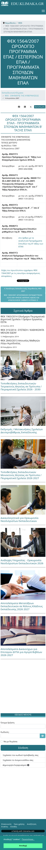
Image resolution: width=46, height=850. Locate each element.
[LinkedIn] (25, 107)
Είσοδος (13, 826)
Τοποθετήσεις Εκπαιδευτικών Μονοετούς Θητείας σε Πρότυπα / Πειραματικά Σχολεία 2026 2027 (21, 475)
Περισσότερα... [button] (28, 839)
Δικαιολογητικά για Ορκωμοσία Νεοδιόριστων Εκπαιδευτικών (19, 519)
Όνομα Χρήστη (7, 722)
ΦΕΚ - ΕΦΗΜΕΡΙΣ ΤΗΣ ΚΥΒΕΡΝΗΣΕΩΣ (22, 95)
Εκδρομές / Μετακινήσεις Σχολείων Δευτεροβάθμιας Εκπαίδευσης (22, 431)
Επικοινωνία (6, 824)
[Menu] (43, 11)
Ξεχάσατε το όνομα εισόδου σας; (18, 760)
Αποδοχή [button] (23, 846)
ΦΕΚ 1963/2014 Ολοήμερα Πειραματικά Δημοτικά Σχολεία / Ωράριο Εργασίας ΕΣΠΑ (23, 319)
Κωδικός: (5, 732)
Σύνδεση (23, 747)
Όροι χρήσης (19, 824)
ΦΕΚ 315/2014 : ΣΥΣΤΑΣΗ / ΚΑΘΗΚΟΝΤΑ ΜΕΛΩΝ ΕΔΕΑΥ (22, 331)
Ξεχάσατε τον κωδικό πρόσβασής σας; (21, 755)
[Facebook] (19, 107)
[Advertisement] (23, 686)
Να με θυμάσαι (11, 741)
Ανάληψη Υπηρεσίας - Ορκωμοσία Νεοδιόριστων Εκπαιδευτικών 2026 (22, 562)
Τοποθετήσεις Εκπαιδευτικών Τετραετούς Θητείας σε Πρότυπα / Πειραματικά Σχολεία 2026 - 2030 (21, 386)
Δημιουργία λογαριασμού (15, 765)
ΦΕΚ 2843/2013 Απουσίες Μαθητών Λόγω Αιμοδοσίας (20, 342)
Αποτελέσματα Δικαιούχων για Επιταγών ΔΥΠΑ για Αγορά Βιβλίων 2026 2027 (21, 652)
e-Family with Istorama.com (23, 831)
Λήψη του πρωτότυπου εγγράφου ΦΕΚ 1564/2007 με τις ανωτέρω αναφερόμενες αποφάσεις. (20, 273)
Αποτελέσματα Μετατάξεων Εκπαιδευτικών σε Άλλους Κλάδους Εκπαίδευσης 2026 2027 (22, 606)
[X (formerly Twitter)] (31, 107)
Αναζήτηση (31, 824)
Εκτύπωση (40, 106)
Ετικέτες (4, 826)
